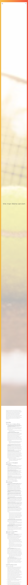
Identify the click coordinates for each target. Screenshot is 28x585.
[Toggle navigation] (26, 3)
